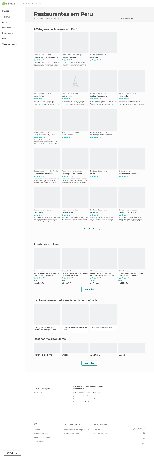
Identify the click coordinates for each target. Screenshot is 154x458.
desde (35, 280)
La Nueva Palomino (70, 57)
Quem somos (39, 441)
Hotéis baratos (39, 393)
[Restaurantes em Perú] (99, 228)
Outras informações (42, 388)
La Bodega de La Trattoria (101, 135)
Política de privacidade (42, 434)
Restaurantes (8, 33)
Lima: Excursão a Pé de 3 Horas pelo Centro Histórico (75, 274)
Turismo (6, 17)
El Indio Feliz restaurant (43, 174)
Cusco (121, 355)
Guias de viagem (9, 44)
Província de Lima (43, 355)
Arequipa (95, 355)
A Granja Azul (39, 96)
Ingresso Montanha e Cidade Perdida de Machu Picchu (130, 274)
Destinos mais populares (50, 339)
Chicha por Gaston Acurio (129, 212)
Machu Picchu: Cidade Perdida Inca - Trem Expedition (46, 274)
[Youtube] (143, 425)
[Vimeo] (139, 425)
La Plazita (94, 212)
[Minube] (8, 3)
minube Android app (71, 434)
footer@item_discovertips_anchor (76, 430)
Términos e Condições (42, 437)
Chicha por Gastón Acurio (73, 174)
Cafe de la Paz (68, 212)
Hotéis (5, 22)
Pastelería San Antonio (128, 174)
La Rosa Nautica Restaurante (46, 57)
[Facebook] (132, 425)
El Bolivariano (67, 135)
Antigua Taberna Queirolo (44, 135)
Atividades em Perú (46, 244)
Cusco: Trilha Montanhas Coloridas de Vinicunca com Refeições (102, 274)
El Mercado (123, 96)
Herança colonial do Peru (102, 328)
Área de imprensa (100, 434)
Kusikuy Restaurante (98, 96)
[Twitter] (136, 425)
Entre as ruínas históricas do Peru (75, 329)
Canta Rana (38, 212)
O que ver (6, 28)
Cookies (37, 430)
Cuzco (65, 355)
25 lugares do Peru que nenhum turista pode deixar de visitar (46, 329)
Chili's (92, 174)
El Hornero (94, 57)
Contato (97, 430)
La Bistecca (67, 96)
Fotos (5, 38)
